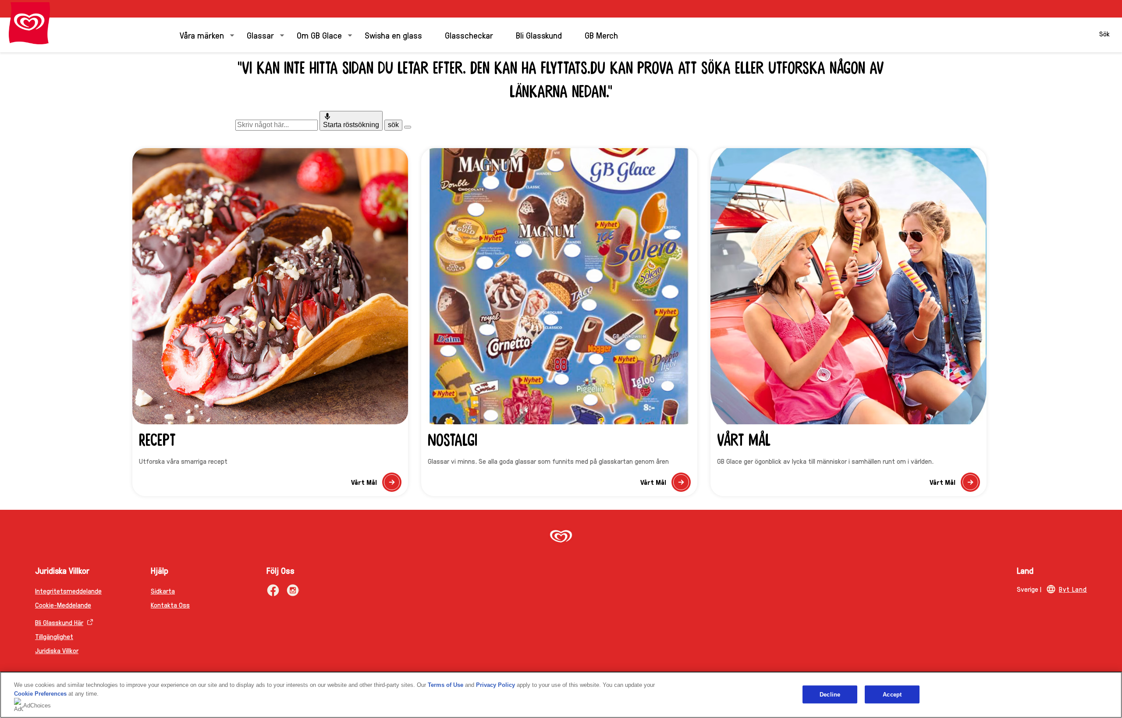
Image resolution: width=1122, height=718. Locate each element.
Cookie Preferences (40, 693)
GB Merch (601, 35)
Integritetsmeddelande (68, 590)
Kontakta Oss (170, 604)
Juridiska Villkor (56, 650)
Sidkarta (163, 590)
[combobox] (276, 125)
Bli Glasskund (539, 35)
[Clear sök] (407, 127)
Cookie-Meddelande (63, 604)
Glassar (260, 35)
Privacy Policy (495, 685)
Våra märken (202, 35)
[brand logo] (561, 537)
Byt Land (1073, 589)
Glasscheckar (469, 35)
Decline (830, 694)
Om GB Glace (319, 35)
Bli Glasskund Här (59, 622)
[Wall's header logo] (29, 23)
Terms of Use (445, 685)
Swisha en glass (393, 35)
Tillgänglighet (54, 636)
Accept (892, 694)
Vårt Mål (376, 484)
